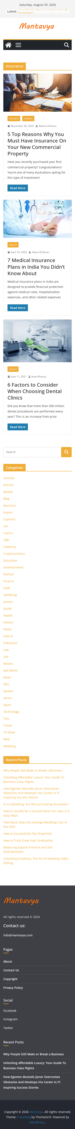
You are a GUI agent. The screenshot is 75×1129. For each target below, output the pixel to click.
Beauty (8, 492)
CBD (6, 540)
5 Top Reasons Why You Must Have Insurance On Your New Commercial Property (37, 144)
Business (14, 118)
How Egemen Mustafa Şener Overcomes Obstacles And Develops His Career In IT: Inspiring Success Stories (31, 793)
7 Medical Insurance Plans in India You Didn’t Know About (36, 266)
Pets (6, 684)
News (7, 677)
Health (13, 244)
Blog (6, 499)
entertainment (13, 567)
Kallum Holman (47, 126)
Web (6, 739)
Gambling (10, 595)
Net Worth (10, 670)
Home (7, 629)
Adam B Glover (40, 252)
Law (6, 650)
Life (5, 657)
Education (10, 560)
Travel (7, 725)
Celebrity (9, 547)
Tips (6, 719)
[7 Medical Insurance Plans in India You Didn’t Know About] (37, 219)
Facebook (9, 1011)
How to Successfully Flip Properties (27, 834)
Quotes (8, 691)
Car (5, 526)
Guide (7, 609)
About (7, 961)
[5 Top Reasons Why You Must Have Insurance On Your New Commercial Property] (37, 93)
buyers (8, 512)
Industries (10, 643)
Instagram (10, 1019)
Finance (28, 118)
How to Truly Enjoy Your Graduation (28, 840)
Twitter (8, 1028)
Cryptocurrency (14, 554)
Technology (11, 712)
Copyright (10, 979)
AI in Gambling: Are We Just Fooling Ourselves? (36, 804)
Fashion (8, 574)
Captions (9, 519)
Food (6, 588)
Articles (8, 485)
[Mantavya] (8, 45)
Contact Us (11, 970)
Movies (8, 664)
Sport (7, 705)
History (8, 622)
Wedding (9, 746)
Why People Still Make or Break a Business (32, 770)
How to (8, 636)
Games (8, 602)
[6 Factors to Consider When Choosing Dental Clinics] (37, 341)
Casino (8, 533)
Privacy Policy (13, 988)
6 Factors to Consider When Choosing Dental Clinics (35, 391)
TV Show (9, 732)
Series (7, 698)
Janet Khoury (38, 376)
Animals (9, 478)
